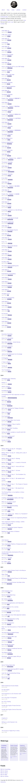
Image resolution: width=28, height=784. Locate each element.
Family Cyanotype (6, 404)
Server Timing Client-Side (8, 665)
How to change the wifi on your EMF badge (13, 66)
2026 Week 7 (5, 281)
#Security (10, 247)
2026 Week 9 (5, 269)
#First (9, 139)
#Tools (8, 596)
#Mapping (9, 507)
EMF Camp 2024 (6, 400)
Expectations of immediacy (9, 273)
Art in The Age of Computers (9, 697)
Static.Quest (14, 745)
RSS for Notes (4, 771)
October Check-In (6, 350)
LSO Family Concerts (7, 346)
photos (18, 10)
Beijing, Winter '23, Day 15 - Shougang (11, 448)
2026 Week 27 (5, 78)
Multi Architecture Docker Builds (10, 685)
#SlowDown (10, 275)
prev (2, 759)
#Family (9, 371)
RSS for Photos (4, 776)
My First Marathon (6, 548)
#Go (8, 616)
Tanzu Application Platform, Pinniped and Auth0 (14, 544)
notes (12, 10)
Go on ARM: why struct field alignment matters (14, 615)
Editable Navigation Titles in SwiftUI (11, 424)
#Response (9, 88)
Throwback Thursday (7, 82)
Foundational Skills (6, 390)
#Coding (9, 563)
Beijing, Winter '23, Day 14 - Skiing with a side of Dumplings (14, 453)
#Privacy (9, 638)
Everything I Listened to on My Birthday (12, 210)
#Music (9, 211)
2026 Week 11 (5, 253)
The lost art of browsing (8, 297)
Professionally (4, 16)
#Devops (9, 624)
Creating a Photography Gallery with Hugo (13, 498)
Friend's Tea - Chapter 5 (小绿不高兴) (11, 118)
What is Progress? (6, 412)
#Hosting (10, 263)
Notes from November (7, 338)
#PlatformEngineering (12, 397)
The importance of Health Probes (10, 632)
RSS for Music (4, 772)
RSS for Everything (5, 769)
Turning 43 (4, 366)
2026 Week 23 (5, 146)
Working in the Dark (7, 557)
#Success (10, 315)
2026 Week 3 (5, 317)
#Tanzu (9, 525)
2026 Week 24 (5, 122)
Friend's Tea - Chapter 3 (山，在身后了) (12, 158)
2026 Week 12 (5, 249)
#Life (8, 44)
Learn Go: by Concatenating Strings (11, 673)
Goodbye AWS (5, 261)
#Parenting (10, 495)
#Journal (9, 32)
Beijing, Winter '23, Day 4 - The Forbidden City (14, 474)
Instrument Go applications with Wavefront (13, 603)
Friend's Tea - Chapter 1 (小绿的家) (10, 194)
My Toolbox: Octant (7, 599)
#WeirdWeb (10, 343)
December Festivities (7, 334)
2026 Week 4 (5, 305)
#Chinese (10, 571)
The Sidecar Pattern (7, 652)
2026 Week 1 (5, 325)
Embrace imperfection (7, 142)
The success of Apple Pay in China (10, 730)
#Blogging (10, 359)
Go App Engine (5, 689)
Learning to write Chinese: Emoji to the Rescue (14, 570)
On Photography (6, 170)
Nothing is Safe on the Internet (9, 245)
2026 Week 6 (5, 289)
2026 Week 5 (5, 301)
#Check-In (10, 351)
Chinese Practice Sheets (8, 640)
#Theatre (9, 56)
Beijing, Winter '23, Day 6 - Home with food (13, 466)
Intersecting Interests (7, 285)
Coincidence (5, 42)
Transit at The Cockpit (7, 54)
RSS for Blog (4, 774)
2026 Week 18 (5, 198)
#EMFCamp (10, 68)
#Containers (9, 583)
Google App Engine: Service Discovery (12, 709)
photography (4, 20)
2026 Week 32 (5, 30)
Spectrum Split (5, 309)
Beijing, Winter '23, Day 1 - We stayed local (13, 488)
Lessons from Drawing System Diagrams (12, 527)
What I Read (5, 574)
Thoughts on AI (5, 293)
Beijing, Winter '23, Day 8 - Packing (11, 458)
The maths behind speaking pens (10, 265)
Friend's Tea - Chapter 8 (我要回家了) (11, 98)
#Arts (8, 72)
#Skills (9, 559)
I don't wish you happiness (8, 86)
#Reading (9, 579)
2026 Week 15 (5, 226)
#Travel (8, 84)
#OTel (8, 380)
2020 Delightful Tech (7, 591)
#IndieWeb (9, 76)
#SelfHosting (10, 219)
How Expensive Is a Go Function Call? (11, 693)
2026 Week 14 (5, 234)
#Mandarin (10, 515)
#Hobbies (10, 287)
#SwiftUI (9, 425)
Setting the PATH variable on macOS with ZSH (13, 432)
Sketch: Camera (6, 386)
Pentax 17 (4, 382)
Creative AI (4, 718)
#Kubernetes (10, 555)
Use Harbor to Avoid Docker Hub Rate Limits (13, 582)
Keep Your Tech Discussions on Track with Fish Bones (14, 627)
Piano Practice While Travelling (9, 428)
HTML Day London (6, 34)
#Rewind (9, 541)
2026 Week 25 (5, 102)
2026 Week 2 (5, 321)
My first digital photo (7, 138)
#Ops (8, 604)
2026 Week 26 (5, 90)
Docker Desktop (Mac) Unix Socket (11, 420)
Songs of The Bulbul (7, 70)
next (7, 759)
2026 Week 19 (5, 190)
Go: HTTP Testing (6, 701)
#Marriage (10, 243)
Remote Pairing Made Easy (8, 595)
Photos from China (6, 206)
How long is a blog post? (8, 436)
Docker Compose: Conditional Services (12, 648)
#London (9, 347)
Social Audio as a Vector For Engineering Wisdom (14, 517)
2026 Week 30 (5, 46)
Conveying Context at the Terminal (11, 611)
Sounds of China (6, 440)
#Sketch (9, 388)
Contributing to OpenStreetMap (10, 505)
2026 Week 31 (5, 38)
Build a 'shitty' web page (8, 74)
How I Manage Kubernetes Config (10, 618)
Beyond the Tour (6, 677)
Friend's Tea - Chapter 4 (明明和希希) (11, 130)
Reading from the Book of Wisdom (10, 531)
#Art (9, 311)
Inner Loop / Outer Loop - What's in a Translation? (14, 513)
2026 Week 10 (5, 257)
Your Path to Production (8, 623)
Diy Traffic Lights (6, 561)
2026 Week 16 (5, 214)
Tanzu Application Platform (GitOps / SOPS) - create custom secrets (13, 522)
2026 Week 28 (5, 62)
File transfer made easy (8, 222)
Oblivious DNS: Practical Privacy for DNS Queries (14, 578)
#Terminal (9, 612)
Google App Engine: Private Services (11, 705)
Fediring (22, 745)
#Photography (11, 171)
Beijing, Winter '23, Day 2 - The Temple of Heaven (14, 484)
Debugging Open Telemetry (9, 378)
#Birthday (10, 367)
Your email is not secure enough (10, 218)
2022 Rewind (5, 540)
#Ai (8, 295)
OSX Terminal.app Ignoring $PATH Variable (13, 669)
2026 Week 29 (5, 58)
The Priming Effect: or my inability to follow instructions (13, 493)
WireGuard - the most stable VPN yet (11, 656)
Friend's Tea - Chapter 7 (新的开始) (11, 106)
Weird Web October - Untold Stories (11, 342)
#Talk (8, 519)
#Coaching (10, 231)
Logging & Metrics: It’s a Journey (10, 607)
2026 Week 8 (5, 277)
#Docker (9, 421)
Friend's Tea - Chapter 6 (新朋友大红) (11, 114)
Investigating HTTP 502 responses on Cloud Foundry (13, 395)
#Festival (9, 52)
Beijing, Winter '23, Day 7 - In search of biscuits (14, 462)
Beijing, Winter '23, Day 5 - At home (11, 470)
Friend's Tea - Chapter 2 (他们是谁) (11, 186)
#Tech (8, 433)
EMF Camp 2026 (6, 50)
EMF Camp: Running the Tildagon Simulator (13, 408)
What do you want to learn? (9, 501)
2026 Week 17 (5, 202)
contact (24, 10)
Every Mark (4, 178)
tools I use (10, 22)
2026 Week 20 (5, 182)
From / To (4, 241)
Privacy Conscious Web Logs (9, 636)
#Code (9, 409)
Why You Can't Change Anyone (10, 230)
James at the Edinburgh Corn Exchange (12, 354)
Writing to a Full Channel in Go (9, 722)
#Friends (10, 163)
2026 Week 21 (5, 166)
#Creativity (9, 143)
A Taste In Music (6, 362)
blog (8, 10)
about (3, 10)
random (14, 756)
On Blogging (5, 358)
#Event (8, 36)
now (25, 20)
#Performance (10, 666)
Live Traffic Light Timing (8, 509)
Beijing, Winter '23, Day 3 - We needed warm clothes (13, 479)
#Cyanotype (9, 405)
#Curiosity (10, 267)
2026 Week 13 (5, 237)
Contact (3, 23)
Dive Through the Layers (8, 644)
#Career (9, 392)
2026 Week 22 (5, 154)
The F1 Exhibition (6, 370)
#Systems (10, 529)
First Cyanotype (6, 416)
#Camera (10, 384)
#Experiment (10, 99)
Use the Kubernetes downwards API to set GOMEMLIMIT (12, 552)
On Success (5, 313)
